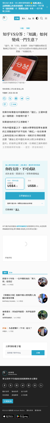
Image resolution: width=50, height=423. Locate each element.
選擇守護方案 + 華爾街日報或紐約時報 (19, 203)
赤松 (4, 284)
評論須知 (8, 257)
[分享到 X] (10, 98)
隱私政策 (30, 410)
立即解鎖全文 (25, 196)
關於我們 (5, 391)
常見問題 (5, 395)
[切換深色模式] (37, 18)
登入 (17, 209)
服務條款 (38, 410)
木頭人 (4, 331)
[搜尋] (41, 18)
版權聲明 (15, 395)
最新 (5, 272)
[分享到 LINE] (28, 98)
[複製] (4, 98)
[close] (47, 7)
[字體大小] (29, 18)
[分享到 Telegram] (22, 98)
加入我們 (24, 391)
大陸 (22, 28)
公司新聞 (24, 395)
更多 (10, 272)
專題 (28, 28)
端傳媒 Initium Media (16, 410)
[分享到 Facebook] (16, 98)
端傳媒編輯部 (21, 226)
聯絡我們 (15, 391)
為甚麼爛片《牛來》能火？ (17, 328)
